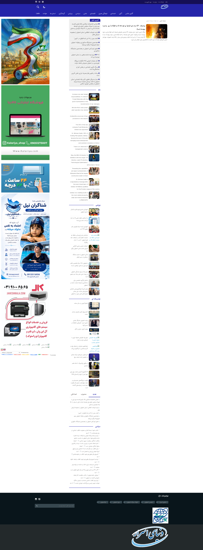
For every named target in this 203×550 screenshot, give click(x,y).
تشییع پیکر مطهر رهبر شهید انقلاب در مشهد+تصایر (85, 454)
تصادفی (74, 394)
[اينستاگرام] (36, 2)
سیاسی (77, 13)
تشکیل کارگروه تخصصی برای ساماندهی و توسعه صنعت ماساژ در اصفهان (79, 282)
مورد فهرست (148, 2)
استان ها (53, 13)
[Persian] (2, 349)
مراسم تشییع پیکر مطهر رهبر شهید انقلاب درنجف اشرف (84, 459)
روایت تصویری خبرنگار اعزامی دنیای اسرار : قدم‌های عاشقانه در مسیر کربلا (79, 322)
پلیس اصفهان (149, 502)
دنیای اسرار (163, 502)
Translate (53, 355)
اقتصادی (92, 13)
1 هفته (75, 441)
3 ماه (71, 483)
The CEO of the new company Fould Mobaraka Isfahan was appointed (80, 127)
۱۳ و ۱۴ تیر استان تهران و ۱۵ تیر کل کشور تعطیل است (84, 470)
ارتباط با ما (161, 2)
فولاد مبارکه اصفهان (132, 502)
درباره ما (155, 2)
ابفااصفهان (103, 502)
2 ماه (82, 478)
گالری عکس (129, 13)
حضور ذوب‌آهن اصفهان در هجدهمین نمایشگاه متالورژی (85, 49)
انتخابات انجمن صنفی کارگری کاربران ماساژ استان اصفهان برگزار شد (79, 248)
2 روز (87, 433)
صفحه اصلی (163, 21)
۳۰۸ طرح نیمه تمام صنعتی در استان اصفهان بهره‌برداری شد (85, 55)
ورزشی (70, 13)
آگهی (120, 13)
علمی (85, 13)
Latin (38, 13)
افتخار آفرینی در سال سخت (81, 303)
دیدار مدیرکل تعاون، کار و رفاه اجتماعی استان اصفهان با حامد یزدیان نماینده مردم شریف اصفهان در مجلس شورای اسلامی (85, 81)
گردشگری (62, 13)
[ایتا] (39, 2)
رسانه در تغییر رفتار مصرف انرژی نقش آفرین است (85, 74)
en (99, 90)
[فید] (43, 2)
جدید (94, 394)
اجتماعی (113, 13)
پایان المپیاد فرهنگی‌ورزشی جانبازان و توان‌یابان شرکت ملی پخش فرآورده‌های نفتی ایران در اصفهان (79, 291)
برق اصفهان (116, 502)
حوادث (45, 13)
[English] (4, 349)
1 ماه (77, 451)
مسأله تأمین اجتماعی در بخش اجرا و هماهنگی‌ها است (87, 68)
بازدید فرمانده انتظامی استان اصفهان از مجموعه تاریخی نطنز (84, 33)
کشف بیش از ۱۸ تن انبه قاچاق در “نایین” (86, 38)
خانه (166, 2)
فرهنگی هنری (103, 13)
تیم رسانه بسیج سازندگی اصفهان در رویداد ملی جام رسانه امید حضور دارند (79, 274)
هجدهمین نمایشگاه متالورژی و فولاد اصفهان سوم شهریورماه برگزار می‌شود (85, 43)
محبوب (83, 394)
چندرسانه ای (96, 299)
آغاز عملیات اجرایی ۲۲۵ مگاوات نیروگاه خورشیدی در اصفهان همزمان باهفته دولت (86, 62)
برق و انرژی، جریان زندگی (81, 329)
